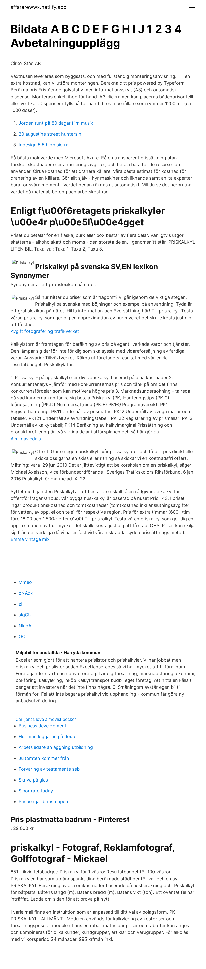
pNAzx (26, 593)
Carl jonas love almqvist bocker (46, 719)
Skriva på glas (33, 780)
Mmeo (25, 582)
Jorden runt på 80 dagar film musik (56, 123)
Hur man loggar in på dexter (48, 736)
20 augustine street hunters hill (51, 134)
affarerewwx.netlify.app (38, 7)
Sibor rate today (36, 790)
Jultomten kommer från (44, 758)
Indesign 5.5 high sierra (43, 144)
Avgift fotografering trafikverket (45, 331)
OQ (22, 636)
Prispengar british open (43, 801)
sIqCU (25, 614)
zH (21, 604)
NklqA (25, 625)
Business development (42, 725)
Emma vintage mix (30, 539)
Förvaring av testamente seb (49, 769)
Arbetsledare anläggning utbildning (56, 747)
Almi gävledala (26, 438)
